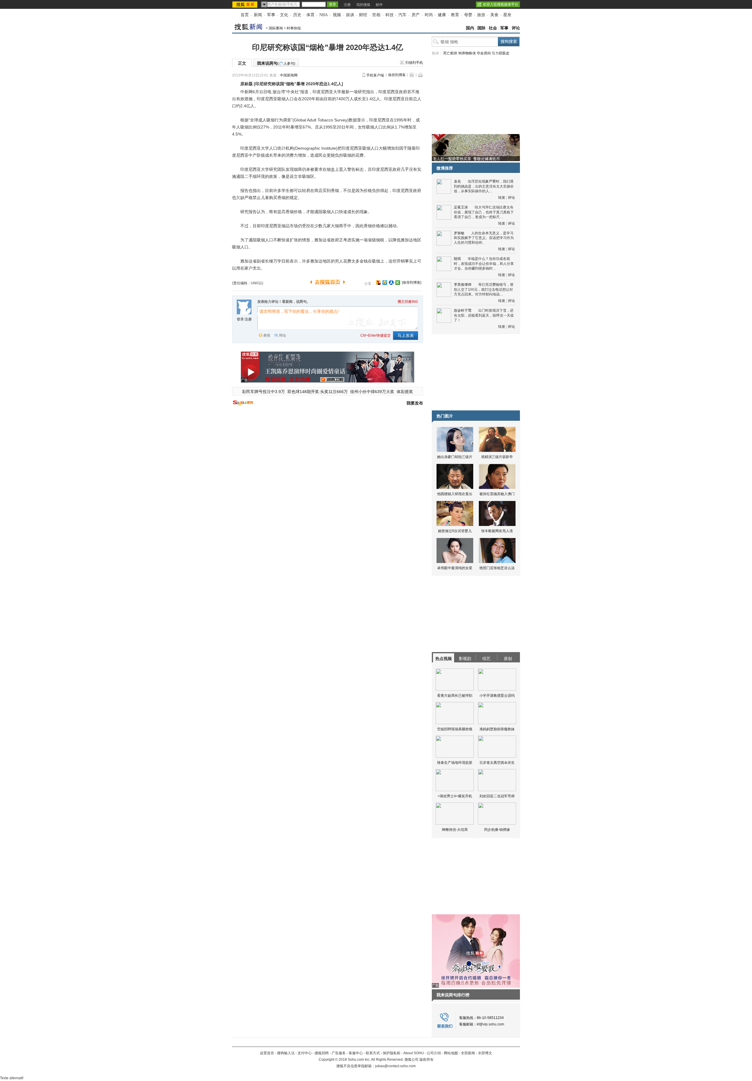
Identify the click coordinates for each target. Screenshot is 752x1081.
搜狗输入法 (286, 1053)
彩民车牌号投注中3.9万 (263, 391)
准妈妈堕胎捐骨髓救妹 (497, 729)
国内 (470, 28)
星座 (507, 15)
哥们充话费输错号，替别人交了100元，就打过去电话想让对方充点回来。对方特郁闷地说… (483, 289)
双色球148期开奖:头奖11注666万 (317, 391)
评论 (516, 28)
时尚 (429, 15)
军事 (271, 15)
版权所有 (426, 1059)
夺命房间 (484, 53)
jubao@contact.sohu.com (395, 1066)
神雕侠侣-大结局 (455, 830)
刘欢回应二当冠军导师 (497, 796)
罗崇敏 (459, 233)
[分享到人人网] (391, 282)
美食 (494, 15)
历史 (297, 15)
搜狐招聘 (322, 1053)
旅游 (481, 15)
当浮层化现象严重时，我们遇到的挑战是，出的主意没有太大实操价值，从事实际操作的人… (484, 186)
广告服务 (339, 1053)
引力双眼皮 (500, 53)
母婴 (468, 15)
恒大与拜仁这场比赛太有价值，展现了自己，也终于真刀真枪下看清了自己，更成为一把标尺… (484, 212)
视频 (337, 15)
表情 (266, 335)
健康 (442, 15)
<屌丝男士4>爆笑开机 (455, 796)
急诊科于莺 (462, 310)
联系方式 (373, 1053)
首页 (245, 15)
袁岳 (457, 181)
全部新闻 (468, 1053)
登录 (240, 319)
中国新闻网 (289, 75)
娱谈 (350, 15)
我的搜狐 (363, 5)
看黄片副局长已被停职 (454, 696)
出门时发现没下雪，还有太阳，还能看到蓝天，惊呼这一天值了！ (484, 315)
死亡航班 (450, 53)
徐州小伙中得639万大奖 (372, 391)
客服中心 (356, 1053)
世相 (376, 15)
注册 (347, 5)
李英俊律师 (462, 285)
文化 (284, 15)
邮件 (379, 5)
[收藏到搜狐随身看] (397, 282)
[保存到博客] (411, 282)
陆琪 (457, 259)
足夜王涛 (461, 207)
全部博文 (485, 1053)
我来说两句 (276, 63)
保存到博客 (397, 75)
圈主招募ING (408, 302)
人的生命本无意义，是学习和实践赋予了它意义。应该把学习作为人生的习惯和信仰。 (484, 238)
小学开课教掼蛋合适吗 (497, 696)
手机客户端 (375, 75)
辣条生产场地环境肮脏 (454, 763)
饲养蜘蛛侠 (467, 53)
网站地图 (451, 1053)
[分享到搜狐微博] (378, 282)
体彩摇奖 (405, 391)
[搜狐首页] (245, 4)
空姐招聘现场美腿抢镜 (454, 729)
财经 (363, 15)
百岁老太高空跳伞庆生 (497, 763)
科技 (389, 15)
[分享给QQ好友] (384, 282)
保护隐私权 (391, 1053)
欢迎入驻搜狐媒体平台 (500, 4)
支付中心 (305, 1053)
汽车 (402, 15)
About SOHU (413, 1053)
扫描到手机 (414, 63)
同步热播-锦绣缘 (497, 830)
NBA (323, 15)
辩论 (282, 335)
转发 (501, 198)
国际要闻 (276, 28)
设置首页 (267, 1053)
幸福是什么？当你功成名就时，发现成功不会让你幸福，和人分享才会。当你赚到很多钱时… (484, 263)
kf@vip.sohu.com (490, 1024)
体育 (310, 15)
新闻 (258, 15)
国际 (481, 28)
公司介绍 (434, 1053)
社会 (493, 28)
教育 (455, 15)
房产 (416, 15)
